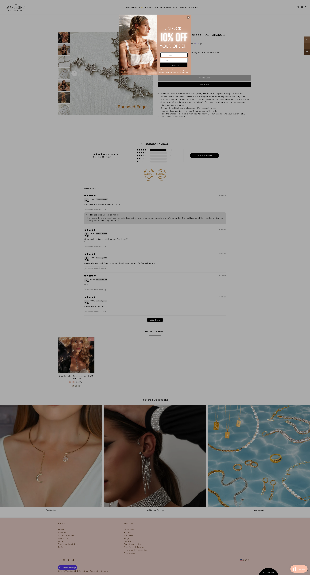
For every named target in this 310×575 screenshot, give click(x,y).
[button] (188, 17)
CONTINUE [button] (174, 65)
